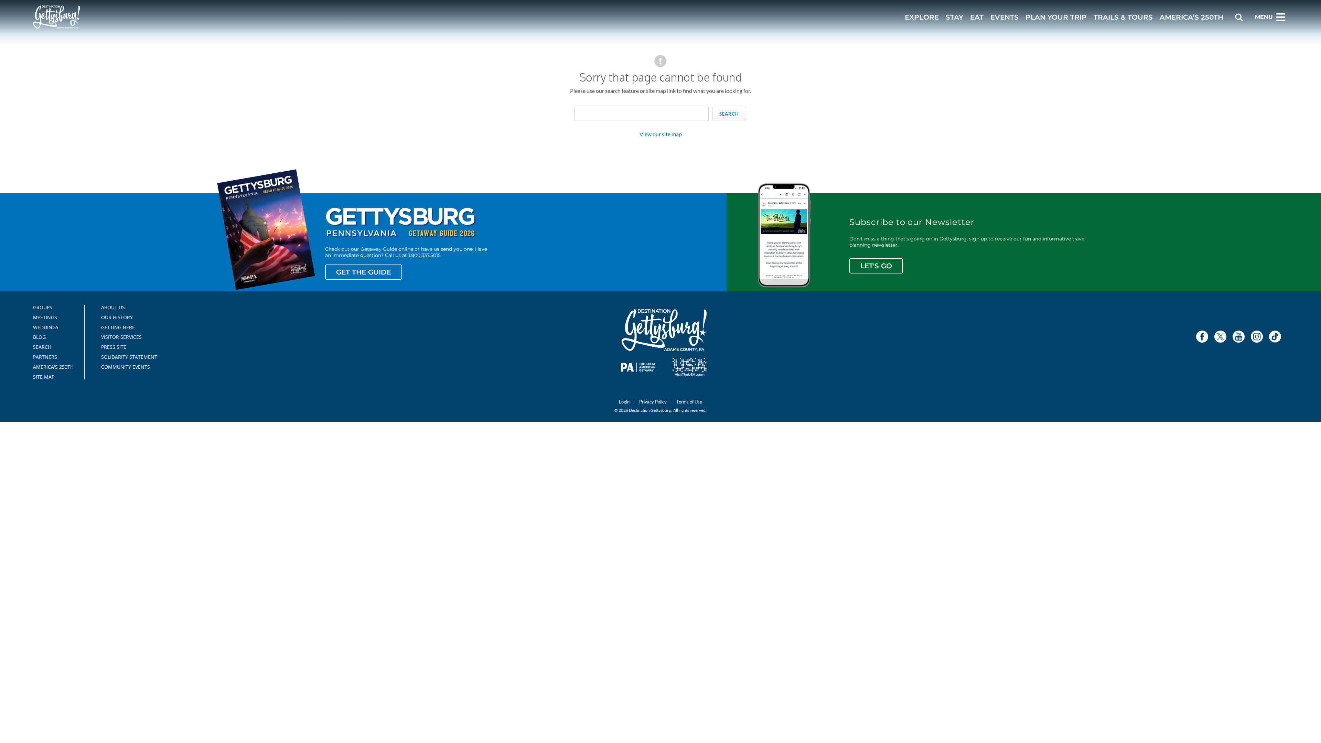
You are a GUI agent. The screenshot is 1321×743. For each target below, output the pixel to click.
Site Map (43, 377)
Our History (117, 317)
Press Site (113, 347)
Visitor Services (121, 337)
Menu (1264, 17)
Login (624, 402)
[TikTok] (1275, 337)
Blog (39, 337)
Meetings (45, 317)
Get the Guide (363, 272)
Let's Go (876, 266)
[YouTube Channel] (1239, 337)
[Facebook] (1202, 337)
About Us (113, 307)
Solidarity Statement (127, 357)
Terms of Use (689, 402)
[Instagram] (1257, 337)
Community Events (125, 367)
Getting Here (118, 327)
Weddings (45, 327)
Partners (45, 357)
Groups (42, 307)
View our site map (661, 134)
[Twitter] (1220, 337)
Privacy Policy (653, 402)
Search (729, 114)
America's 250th (50, 367)
